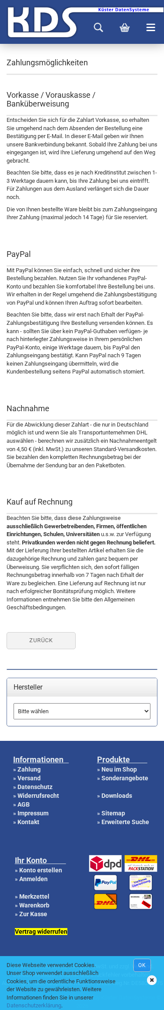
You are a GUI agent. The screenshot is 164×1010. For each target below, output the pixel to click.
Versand (29, 778)
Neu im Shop (119, 769)
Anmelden (33, 878)
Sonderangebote (124, 778)
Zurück (41, 640)
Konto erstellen (40, 870)
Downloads (116, 795)
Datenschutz (34, 786)
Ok (142, 965)
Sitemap (113, 813)
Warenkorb (34, 905)
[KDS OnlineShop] (3, 22)
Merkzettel (34, 896)
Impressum (33, 813)
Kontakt (28, 821)
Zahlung (29, 769)
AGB (23, 804)
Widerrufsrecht (38, 795)
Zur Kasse (33, 914)
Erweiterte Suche (125, 821)
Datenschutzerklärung (34, 1005)
